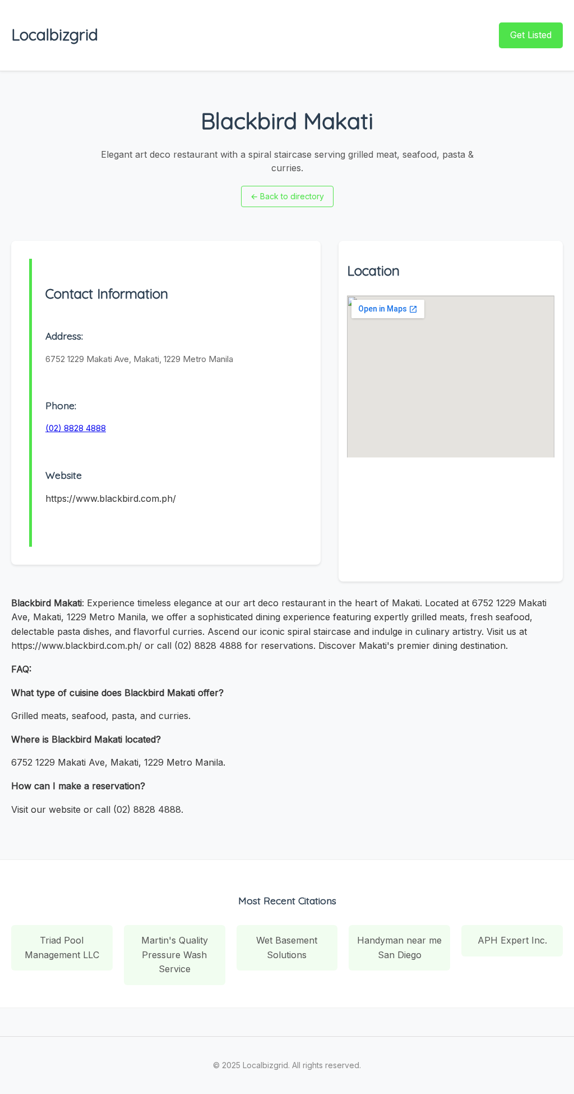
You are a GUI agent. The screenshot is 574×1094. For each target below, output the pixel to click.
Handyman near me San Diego (399, 947)
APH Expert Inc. (512, 940)
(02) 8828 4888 (75, 428)
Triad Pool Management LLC (62, 947)
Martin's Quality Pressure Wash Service (174, 954)
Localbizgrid (54, 34)
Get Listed (531, 34)
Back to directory (287, 196)
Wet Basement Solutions (286, 947)
